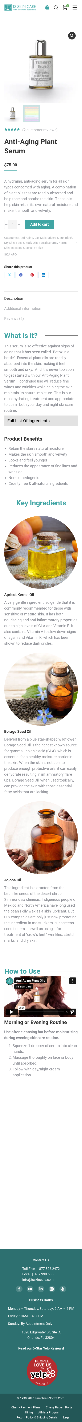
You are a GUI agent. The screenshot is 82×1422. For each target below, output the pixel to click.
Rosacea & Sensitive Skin (27, 247)
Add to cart (39, 224)
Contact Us (41, 1260)
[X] (9, 275)
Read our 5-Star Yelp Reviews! (41, 1348)
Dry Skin (9, 242)
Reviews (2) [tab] (14, 318)
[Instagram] (52, 1289)
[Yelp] (63, 1289)
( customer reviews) (40, 130)
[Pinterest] (32, 275)
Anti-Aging (26, 237)
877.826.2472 (49, 1269)
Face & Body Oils (27, 242)
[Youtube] (30, 1289)
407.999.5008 (45, 1274)
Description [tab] (13, 298)
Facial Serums (48, 242)
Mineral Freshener (61, 1219)
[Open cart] (65, 7)
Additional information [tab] (22, 308)
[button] (72, 35)
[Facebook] (21, 275)
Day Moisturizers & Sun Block (53, 237)
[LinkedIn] (43, 275)
